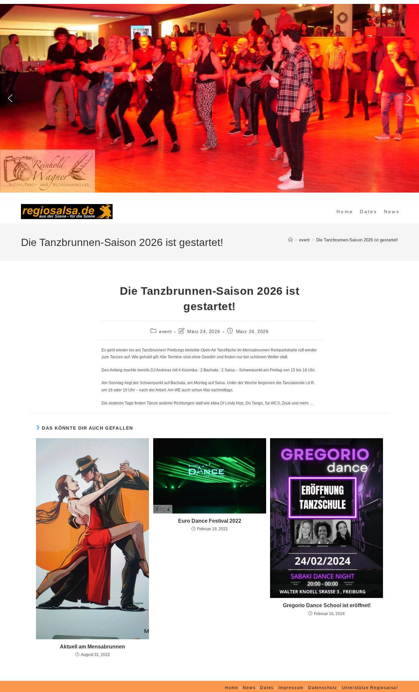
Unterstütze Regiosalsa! (370, 687)
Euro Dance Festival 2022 (209, 521)
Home (231, 687)
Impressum (291, 687)
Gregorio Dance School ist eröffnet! (327, 605)
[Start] (290, 239)
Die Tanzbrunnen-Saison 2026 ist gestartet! (357, 239)
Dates (267, 687)
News (249, 687)
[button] (10, 98)
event (165, 331)
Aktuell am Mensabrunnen (92, 646)
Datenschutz (322, 687)
